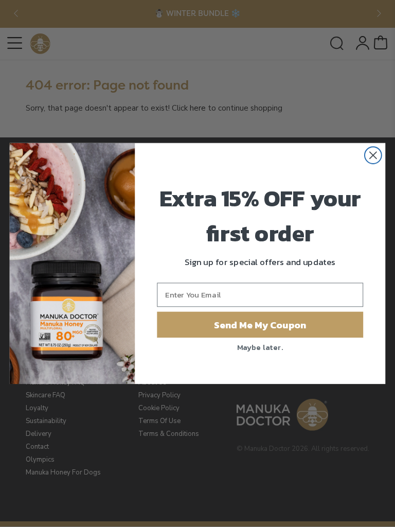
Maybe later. (260, 346)
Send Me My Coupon (260, 324)
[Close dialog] (373, 155)
